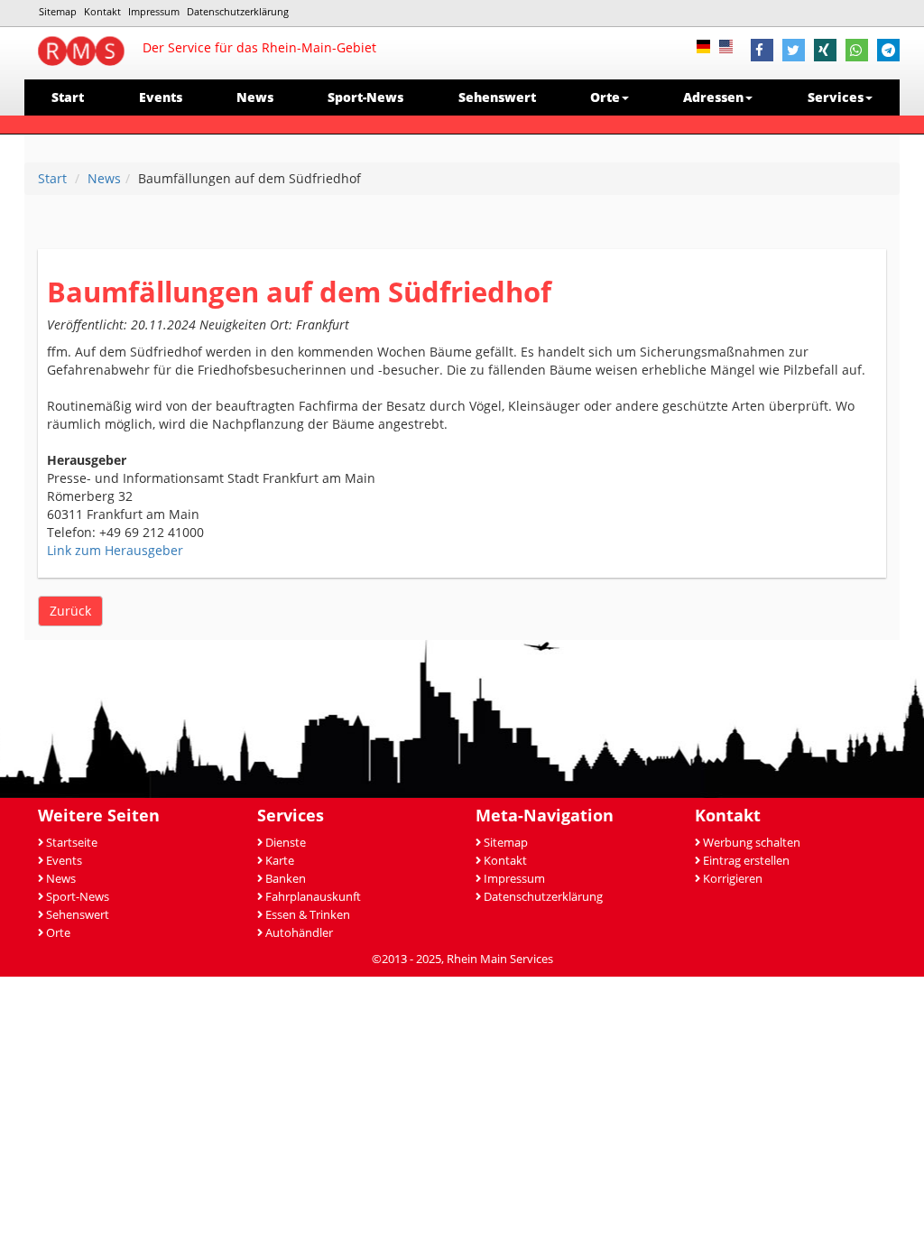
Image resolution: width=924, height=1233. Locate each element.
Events (160, 97)
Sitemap (58, 11)
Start (67, 97)
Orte (58, 933)
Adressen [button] (713, 97)
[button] (762, 52)
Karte (279, 860)
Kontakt (102, 11)
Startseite (71, 842)
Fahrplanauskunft (313, 896)
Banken (285, 878)
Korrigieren (732, 878)
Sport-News (365, 97)
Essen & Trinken (307, 914)
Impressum (154, 11)
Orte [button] (605, 97)
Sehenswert (497, 97)
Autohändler (299, 933)
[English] (730, 44)
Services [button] (836, 97)
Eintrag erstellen (746, 860)
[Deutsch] (708, 44)
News (254, 97)
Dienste (285, 842)
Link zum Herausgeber (115, 550)
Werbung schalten (751, 842)
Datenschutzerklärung (238, 11)
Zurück (70, 610)
